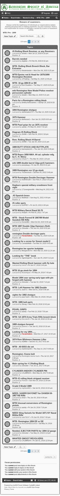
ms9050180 (26, 180)
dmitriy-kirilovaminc (29, 103)
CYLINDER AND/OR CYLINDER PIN (29, 371)
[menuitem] (7, 13)
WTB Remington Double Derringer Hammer (33, 177)
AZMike (24, 342)
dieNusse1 (26, 119)
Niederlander (27, 71)
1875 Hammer (19, 117)
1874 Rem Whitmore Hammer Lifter (29, 339)
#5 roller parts (19, 203)
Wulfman (25, 198)
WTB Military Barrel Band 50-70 (27, 210)
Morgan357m (27, 251)
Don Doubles (27, 85)
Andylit (24, 212)
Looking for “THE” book (24, 256)
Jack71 (24, 290)
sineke (24, 53)
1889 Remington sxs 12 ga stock (28, 170)
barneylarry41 (27, 149)
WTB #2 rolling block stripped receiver (31, 378)
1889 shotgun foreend (22, 324)
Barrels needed (19, 59)
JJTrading (25, 79)
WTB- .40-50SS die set (23, 347)
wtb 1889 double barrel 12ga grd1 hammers (33, 163)
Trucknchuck (26, 172)
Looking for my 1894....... (24, 332)
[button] (38, 41)
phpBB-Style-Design (33, 487)
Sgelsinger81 (27, 258)
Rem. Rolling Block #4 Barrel (26, 140)
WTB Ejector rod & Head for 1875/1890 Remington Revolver (31, 76)
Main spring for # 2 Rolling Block (28, 363)
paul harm (25, 297)
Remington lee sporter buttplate (27, 248)
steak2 (24, 95)
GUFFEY (25, 205)
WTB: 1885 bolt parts (22, 302)
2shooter (25, 228)
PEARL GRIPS (19, 309)
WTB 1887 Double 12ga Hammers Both (31, 226)
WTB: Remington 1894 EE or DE (28, 421)
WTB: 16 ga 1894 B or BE (24, 83)
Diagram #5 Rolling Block (24, 132)
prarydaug (26, 165)
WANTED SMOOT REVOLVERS (27, 438)
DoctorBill (25, 222)
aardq (24, 127)
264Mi (24, 134)
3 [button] (35, 41)
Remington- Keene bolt (23, 354)
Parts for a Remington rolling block (29, 100)
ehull (24, 398)
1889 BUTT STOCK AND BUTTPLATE (30, 147)
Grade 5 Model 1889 (22, 386)
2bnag (24, 304)
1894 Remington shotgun (24, 110)
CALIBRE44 (26, 373)
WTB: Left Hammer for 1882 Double (29, 287)
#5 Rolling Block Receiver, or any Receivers (33, 51)
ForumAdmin (27, 236)
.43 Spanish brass (21, 195)
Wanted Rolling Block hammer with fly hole (33, 263)
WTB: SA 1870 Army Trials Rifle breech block (34, 317)
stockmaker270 (27, 112)
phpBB (14, 485)
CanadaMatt (26, 243)
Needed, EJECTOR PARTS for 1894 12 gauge (34, 431)
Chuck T (25, 159)
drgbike (24, 61)
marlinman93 (27, 349)
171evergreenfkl (28, 189)
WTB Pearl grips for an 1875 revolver (30, 125)
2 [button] (32, 41)
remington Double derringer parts (28, 234)
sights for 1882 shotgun (23, 295)
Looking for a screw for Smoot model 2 (31, 241)
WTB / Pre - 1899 (9, 33)
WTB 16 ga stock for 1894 (24, 270)
